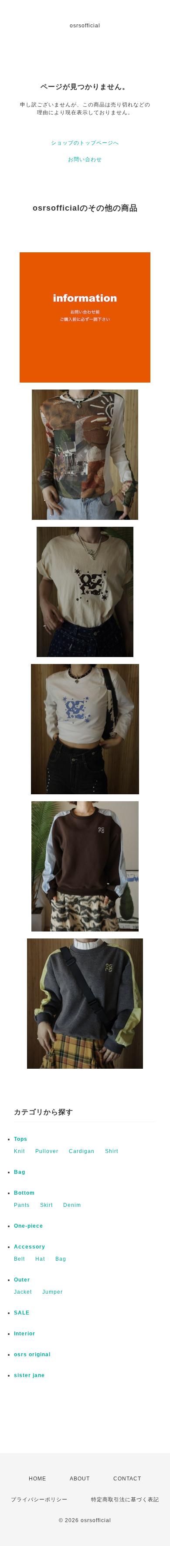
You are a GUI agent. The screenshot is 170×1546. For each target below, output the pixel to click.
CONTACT (127, 1479)
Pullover (46, 1151)
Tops (20, 1139)
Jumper (52, 1292)
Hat (40, 1259)
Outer (22, 1280)
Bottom (24, 1193)
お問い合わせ (85, 159)
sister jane (29, 1375)
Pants (22, 1205)
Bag (19, 1172)
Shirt (111, 1151)
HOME (37, 1479)
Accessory (29, 1247)
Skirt (46, 1205)
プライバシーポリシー (39, 1499)
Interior (24, 1334)
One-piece (28, 1226)
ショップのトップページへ (85, 143)
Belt (19, 1259)
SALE (22, 1313)
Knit (19, 1151)
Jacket (23, 1292)
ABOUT (80, 1479)
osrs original (32, 1354)
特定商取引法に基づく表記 (125, 1499)
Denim (72, 1205)
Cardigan (82, 1151)
